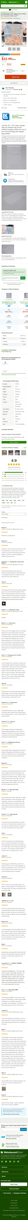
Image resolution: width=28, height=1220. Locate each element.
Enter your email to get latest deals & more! (14, 1126)
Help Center (14, 1184)
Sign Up (23, 1129)
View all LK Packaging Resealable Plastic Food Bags (18, 116)
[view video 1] (4, 603)
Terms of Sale (14, 1200)
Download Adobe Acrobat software (9, 374)
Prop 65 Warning (6, 351)
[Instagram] (2, 1161)
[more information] (21, 89)
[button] (10, 49)
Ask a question (17, 18)
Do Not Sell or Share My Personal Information (14, 1210)
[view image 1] (4, 453)
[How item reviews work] (19, 469)
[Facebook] (10, 1161)
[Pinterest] (18, 1161)
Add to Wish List (14, 83)
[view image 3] (17, 453)
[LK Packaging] (6, 116)
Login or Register (14, 442)
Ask (23, 278)
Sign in (22, 70)
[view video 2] (9, 894)
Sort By (3, 512)
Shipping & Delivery (20, 1193)
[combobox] (14, 6)
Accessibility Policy (14, 1208)
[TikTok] (14, 1161)
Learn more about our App (12, 1146)
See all (25, 447)
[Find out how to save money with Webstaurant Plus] (9, 306)
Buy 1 (3, 56)
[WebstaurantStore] (14, 1152)
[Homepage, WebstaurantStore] (14, 2)
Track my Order (14, 1188)
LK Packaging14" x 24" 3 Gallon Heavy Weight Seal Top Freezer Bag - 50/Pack (9, 303)
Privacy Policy (17, 284)
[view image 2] (11, 453)
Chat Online (7, 1193)
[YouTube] (6, 1161)
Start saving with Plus (11, 1138)
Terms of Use (10, 284)
